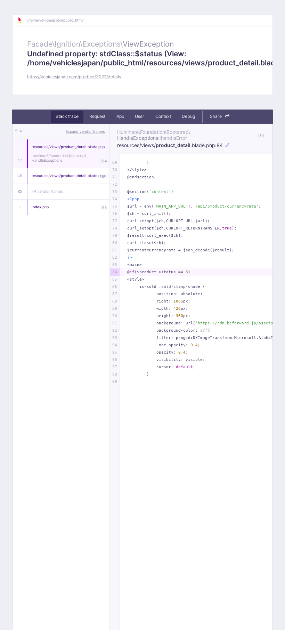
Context (163, 116)
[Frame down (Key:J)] (21, 132)
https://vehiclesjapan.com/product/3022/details (74, 76)
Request (97, 116)
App (120, 116)
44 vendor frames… (49, 191)
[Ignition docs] (22, 20)
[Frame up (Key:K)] (16, 132)
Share (216, 116)
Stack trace (67, 116)
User (139, 116)
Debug (188, 116)
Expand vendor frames (85, 131)
